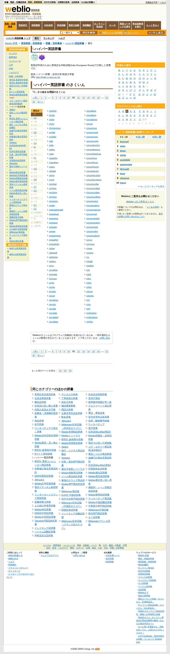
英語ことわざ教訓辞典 (100, 454)
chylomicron (55, 128)
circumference (93, 149)
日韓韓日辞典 (64, 2)
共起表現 (48, 25)
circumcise (91, 128)
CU (35, 191)
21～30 (156, 137)
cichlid (52, 132)
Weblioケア (143, 592)
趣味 (72, 548)
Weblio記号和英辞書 (45, 483)
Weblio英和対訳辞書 (98, 494)
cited (88, 274)
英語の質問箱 (144, 596)
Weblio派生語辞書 (97, 472)
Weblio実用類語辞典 (72, 431)
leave (123, 182)
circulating (91, 111)
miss (122, 146)
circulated (53, 317)
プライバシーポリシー (18, 568)
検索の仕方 (13, 558)
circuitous (53, 300)
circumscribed (93, 188)
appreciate (126, 164)
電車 (79, 545)
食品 (94, 548)
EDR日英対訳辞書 (44, 476)
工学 (11, 65)
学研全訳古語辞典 (44, 535)
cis (87, 257)
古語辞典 (75, 2)
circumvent (91, 214)
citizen (89, 291)
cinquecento (55, 235)
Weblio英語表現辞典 (98, 476)
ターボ (112, 25)
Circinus (53, 278)
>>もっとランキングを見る (151, 186)
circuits (52, 304)
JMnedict (39, 479)
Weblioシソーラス (70, 435)
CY (35, 205)
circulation (91, 115)
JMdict (64, 447)
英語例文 (23, 25)
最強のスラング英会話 (73, 480)
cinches (52, 188)
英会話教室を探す (137, 25)
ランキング (48, 38)
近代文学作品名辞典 (98, 417)
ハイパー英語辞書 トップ (18, 38)
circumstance (92, 205)
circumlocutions (93, 180)
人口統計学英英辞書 (45, 505)
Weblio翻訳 (143, 565)
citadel (89, 261)
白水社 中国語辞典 (71, 495)
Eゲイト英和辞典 (43, 454)
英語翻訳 (87, 25)
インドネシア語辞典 (147, 580)
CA (35, 118)
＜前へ (36, 97)
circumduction (93, 145)
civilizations (92, 317)
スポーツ (80, 548)
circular (52, 309)
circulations (91, 119)
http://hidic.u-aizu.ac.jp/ (48, 77)
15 (93, 97)
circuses (90, 244)
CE (35, 132)
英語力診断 (74, 25)
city (88, 300)
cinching (53, 192)
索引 (37, 38)
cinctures (53, 201)
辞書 (6, 2)
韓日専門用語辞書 (97, 513)
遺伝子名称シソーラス (73, 469)
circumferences (93, 154)
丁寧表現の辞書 (69, 398)
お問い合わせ (79, 555)
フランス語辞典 (145, 577)
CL (35, 158)
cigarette (53, 158)
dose (123, 150)
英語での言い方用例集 (100, 443)
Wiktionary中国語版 (98, 509)
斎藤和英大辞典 (43, 502)
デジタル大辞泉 (69, 394)
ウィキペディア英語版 (100, 498)
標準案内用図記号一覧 (100, 402)
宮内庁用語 (94, 398)
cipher (52, 248)
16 (98, 97)
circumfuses (92, 162)
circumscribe (92, 184)
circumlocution (93, 175)
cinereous (53, 218)
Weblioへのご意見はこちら (140, 201)
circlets (52, 291)
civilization (91, 313)
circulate (53, 313)
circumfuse (91, 158)
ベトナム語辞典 (145, 586)
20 (65, 371)
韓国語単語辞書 (69, 510)
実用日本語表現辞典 (45, 394)
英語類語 (35, 25)
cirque (89, 248)
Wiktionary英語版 (70, 491)
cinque (52, 231)
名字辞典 (39, 424)
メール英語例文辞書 (71, 476)
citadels (90, 266)
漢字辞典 (93, 428)
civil (88, 309)
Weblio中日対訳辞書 (45, 517)
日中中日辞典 (50, 2)
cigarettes (53, 162)
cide (51, 141)
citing (88, 287)
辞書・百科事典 (54, 43)
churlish (52, 111)
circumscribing (93, 197)
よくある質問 (153, 207)
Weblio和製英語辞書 (72, 472)
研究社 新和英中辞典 (72, 439)
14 (88, 97)
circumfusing (92, 167)
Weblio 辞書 (11, 43)
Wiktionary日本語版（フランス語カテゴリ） (71, 525)
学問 (11, 69)
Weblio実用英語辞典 (72, 443)
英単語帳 (61, 25)
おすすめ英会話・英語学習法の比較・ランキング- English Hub (150, 639)
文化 (48, 548)
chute (51, 119)
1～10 (124, 137)
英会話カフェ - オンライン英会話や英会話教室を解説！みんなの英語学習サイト (150, 620)
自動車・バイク (90, 545)
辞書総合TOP (152, 2)
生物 (88, 548)
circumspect (92, 201)
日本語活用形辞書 (97, 394)
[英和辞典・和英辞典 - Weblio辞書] (17, 11)
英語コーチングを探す (125, 25)
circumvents (92, 227)
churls (52, 115)
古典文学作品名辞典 (71, 413)
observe (124, 178)
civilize (89, 321)
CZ (35, 209)
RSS (97, 649)
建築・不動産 (115, 545)
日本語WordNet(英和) (99, 465)
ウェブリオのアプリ (50, 555)
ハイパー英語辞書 (75, 43)
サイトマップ (14, 571)
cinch (51, 180)
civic (88, 304)
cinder (52, 205)
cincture (53, 197)
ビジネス (13, 53)
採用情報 (110, 562)
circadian (53, 270)
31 (107, 97)
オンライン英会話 (99, 25)
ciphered (53, 253)
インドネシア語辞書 (45, 528)
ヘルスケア (14, 72)
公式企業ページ (113, 555)
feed (122, 173)
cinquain (53, 227)
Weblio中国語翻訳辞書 (100, 502)
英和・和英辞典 (35, 2)
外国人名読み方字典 (45, 409)
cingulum (53, 223)
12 (78, 97)
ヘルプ (163, 2)
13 (83, 97)
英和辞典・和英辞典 (31, 43)
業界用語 (13, 57)
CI (35, 147)
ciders (52, 149)
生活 (54, 548)
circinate (53, 274)
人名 (100, 548)
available (125, 159)
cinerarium (54, 214)
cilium (52, 175)
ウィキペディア (96, 424)
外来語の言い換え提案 (46, 405)
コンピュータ (15, 61)
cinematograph (56, 210)
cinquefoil (53, 240)
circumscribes (93, 192)
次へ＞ (40, 102)
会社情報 (110, 558)
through (124, 169)
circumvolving (93, 235)
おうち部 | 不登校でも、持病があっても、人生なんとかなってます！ (150, 630)
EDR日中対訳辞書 (44, 513)
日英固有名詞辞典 (97, 468)
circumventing (93, 223)
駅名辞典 (66, 417)
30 (70, 371)
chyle (51, 124)
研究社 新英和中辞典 (45, 450)
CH (35, 143)
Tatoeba (65, 458)
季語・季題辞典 (96, 413)
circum (89, 124)
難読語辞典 (40, 402)
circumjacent (92, 171)
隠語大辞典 (67, 409)
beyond (124, 141)
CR (35, 180)
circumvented (92, 218)
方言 (106, 548)
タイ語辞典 (143, 583)
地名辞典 (39, 420)
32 (34, 102)
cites (88, 278)
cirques (89, 253)
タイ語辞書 (94, 517)
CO (35, 169)
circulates (53, 321)
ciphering (53, 257)
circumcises (92, 137)
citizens (90, 296)
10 (68, 97)
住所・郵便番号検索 (98, 420)
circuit (52, 296)
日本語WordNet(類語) (99, 431)
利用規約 (12, 565)
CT (35, 187)
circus (89, 240)
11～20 (140, 137)
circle (51, 283)
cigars (52, 167)
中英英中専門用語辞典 (100, 506)
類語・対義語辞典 (18, 2)
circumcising (92, 141)
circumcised (92, 132)
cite (88, 270)
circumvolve (92, 231)
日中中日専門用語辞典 (73, 499)
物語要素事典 (68, 405)
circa (51, 266)
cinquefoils (54, 244)
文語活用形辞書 (43, 398)
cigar (51, 154)
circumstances (93, 210)
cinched (52, 184)
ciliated (52, 171)
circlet (52, 287)
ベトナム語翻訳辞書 (45, 531)
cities (88, 283)
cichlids (52, 137)
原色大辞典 (67, 402)
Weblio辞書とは (15, 555)
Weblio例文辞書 (43, 509)
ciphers (52, 261)
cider (51, 145)
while (123, 155)
